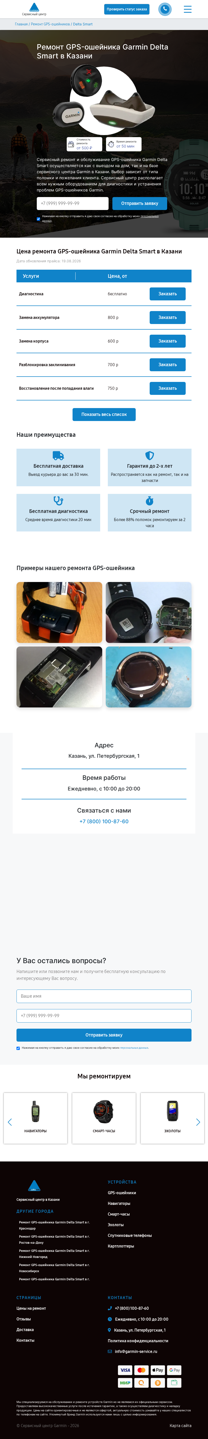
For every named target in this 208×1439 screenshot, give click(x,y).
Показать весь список (104, 414)
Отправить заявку (139, 203)
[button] (9, 1122)
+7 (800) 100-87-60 (104, 821)
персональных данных (134, 1047)
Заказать (168, 294)
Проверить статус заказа (127, 9)
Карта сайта (181, 1425)
